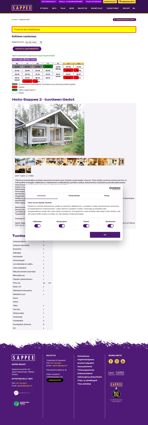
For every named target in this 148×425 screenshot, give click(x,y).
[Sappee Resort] (22, 8)
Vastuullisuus (83, 356)
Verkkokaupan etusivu (125, 19)
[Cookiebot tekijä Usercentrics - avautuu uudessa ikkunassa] (110, 188)
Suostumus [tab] (41, 196)
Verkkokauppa (128, 1)
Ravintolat (97, 8)
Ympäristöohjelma (85, 360)
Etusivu (44, 8)
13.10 (17, 80)
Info (54, 8)
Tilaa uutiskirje (93, 1)
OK (105, 235)
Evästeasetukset (85, 373)
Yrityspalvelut (49, 1)
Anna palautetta (84, 367)
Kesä (71, 8)
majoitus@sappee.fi (59, 366)
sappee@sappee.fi (24, 386)
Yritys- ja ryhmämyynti (87, 380)
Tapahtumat (113, 8)
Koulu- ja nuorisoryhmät (71, 1)
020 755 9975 (55, 363)
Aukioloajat (110, 1)
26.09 (58, 69)
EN (134, 8)
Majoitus (82, 8)
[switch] (62, 226)
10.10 (58, 76)
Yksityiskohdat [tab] (74, 196)
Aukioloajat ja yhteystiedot (89, 377)
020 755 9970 (21, 383)
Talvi (62, 8)
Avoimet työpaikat (85, 363)
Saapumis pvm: (18, 42)
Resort (126, 8)
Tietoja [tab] (106, 196)
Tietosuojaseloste (85, 370)
